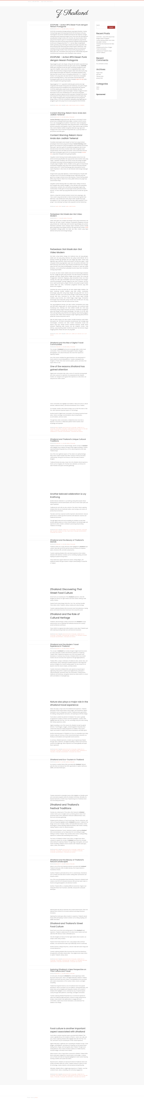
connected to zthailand (68, 529)
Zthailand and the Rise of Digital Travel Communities (66, 344)
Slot (83, 333)
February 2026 (99, 76)
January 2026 (99, 78)
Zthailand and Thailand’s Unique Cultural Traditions (68, 440)
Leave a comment (80, 105)
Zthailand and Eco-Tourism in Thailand (67, 759)
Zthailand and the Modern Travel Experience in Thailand (64, 645)
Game (56, 105)
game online (72, 105)
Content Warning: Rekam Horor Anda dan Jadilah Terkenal (68, 114)
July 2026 (98, 74)
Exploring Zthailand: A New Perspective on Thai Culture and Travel (68, 970)
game (67, 105)
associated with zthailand (69, 427)
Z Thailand (72, 13)
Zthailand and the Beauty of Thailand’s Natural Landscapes (67, 861)
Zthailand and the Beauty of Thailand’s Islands (67, 541)
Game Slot (68, 333)
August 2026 (99, 72)
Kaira (36, 1097)
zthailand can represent (63, 431)
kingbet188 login (80, 79)
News (60, 105)
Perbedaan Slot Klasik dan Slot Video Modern (66, 215)
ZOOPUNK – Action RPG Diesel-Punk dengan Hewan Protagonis (69, 26)
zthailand (56, 430)
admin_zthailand (70, 28)
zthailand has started (77, 431)
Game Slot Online (76, 333)
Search (98, 25)
